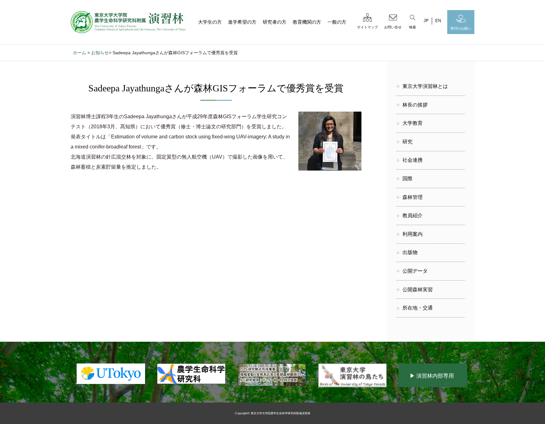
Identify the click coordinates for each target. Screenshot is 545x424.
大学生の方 (210, 22)
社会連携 (412, 160)
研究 (407, 141)
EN (438, 20)
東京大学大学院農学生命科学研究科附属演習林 (280, 413)
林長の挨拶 (415, 104)
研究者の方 (274, 22)
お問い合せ (392, 27)
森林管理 (412, 197)
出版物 (410, 252)
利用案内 (412, 234)
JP (426, 20)
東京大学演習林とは (425, 86)
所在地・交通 (417, 308)
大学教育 (412, 123)
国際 (407, 178)
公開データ (415, 271)
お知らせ (100, 52)
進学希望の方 (242, 22)
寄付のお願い (460, 28)
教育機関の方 (307, 22)
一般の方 (336, 22)
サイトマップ (367, 27)
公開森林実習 (417, 289)
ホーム (79, 52)
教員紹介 (412, 215)
